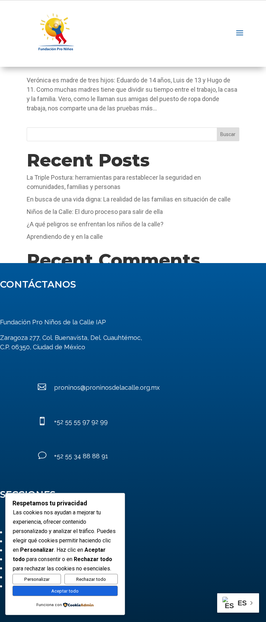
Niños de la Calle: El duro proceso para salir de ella (95, 211)
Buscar (228, 134)
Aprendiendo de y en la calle (65, 236)
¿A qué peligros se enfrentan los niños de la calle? (95, 224)
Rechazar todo (91, 579)
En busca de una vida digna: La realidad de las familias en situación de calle (129, 199)
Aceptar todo (65, 591)
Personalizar (37, 579)
